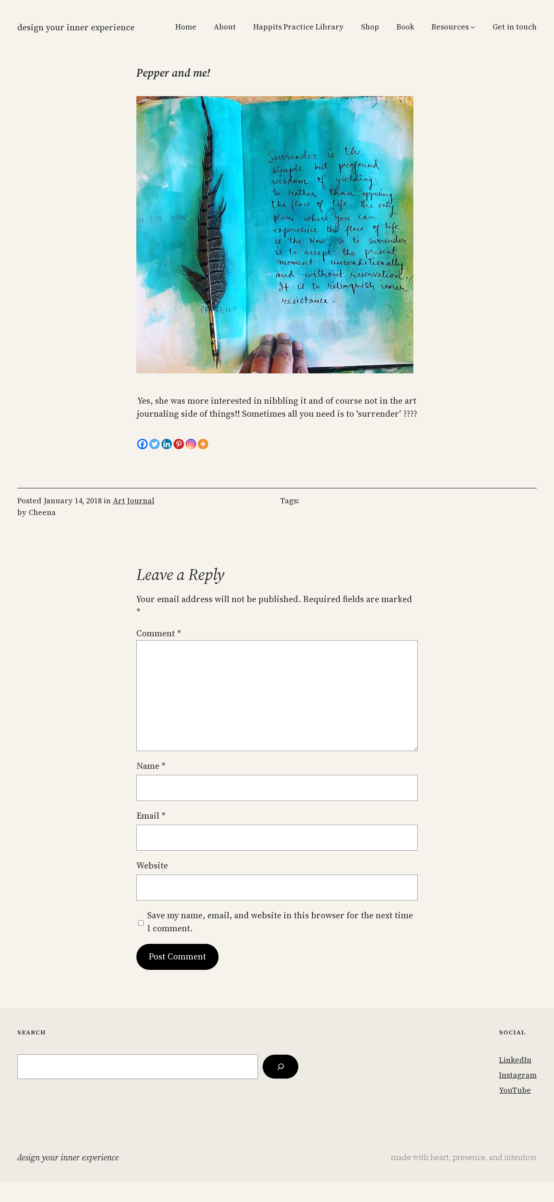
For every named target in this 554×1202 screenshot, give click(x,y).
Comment (158, 633)
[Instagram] (191, 444)
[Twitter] (154, 444)
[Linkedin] (166, 444)
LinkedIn (515, 1060)
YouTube (515, 1090)
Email (151, 816)
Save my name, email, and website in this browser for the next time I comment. (280, 921)
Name (151, 766)
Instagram (518, 1075)
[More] (203, 444)
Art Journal (134, 501)
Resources (450, 27)
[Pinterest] (179, 444)
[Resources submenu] (472, 27)
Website (152, 865)
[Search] (280, 1066)
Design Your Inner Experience (76, 27)
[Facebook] (142, 444)
